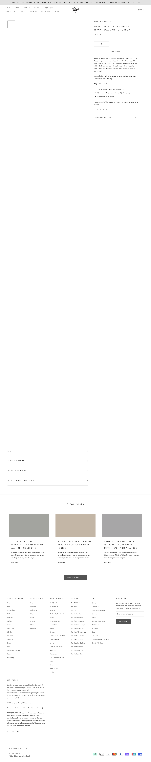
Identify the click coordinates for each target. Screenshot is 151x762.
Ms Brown (53, 650)
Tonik (51, 661)
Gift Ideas (10, 12)
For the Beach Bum (77, 650)
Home (8, 8)
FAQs (10, 451)
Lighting (9, 621)
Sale (8, 606)
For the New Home (77, 636)
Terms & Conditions (17, 471)
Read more (14, 562)
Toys (8, 647)
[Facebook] (100, 109)
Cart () (141, 10)
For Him (74, 606)
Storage (133, 76)
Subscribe (123, 621)
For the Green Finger (78, 625)
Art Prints (10, 636)
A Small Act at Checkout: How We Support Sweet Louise (74, 544)
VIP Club (95, 636)
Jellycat (52, 628)
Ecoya (52, 617)
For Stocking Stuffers (78, 643)
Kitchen (32, 614)
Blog (57, 12)
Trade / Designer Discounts (21, 480)
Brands (33, 12)
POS (10, 756)
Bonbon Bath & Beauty (57, 614)
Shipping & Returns (17, 461)
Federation (53, 625)
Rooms (23, 12)
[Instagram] (13, 731)
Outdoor (33, 628)
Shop (36, 8)
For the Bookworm (77, 639)
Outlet (27, 8)
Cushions (10, 639)
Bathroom (33, 610)
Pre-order (115, 52)
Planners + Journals (13, 650)
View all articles (75, 577)
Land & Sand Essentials (57, 636)
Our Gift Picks (75, 603)
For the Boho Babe (77, 654)
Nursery (33, 606)
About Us (95, 628)
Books (9, 654)
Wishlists (45, 12)
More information (103, 117)
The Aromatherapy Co (57, 657)
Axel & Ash (53, 603)
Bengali (52, 610)
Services (95, 614)
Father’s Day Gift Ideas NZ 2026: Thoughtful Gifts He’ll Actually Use (120, 544)
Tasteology (53, 654)
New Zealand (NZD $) (17, 748)
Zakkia (52, 672)
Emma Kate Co (55, 621)
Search (132, 10)
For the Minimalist (77, 647)
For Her (73, 610)
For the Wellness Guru (78, 632)
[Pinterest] (106, 109)
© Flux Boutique (16, 753)
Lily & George (54, 639)
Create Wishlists (97, 643)
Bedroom (33, 603)
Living (32, 617)
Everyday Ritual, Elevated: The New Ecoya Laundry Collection (28, 544)
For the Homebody (77, 628)
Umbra (52, 665)
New (17, 8)
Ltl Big (52, 643)
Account (122, 10)
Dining (32, 621)
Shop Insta (49, 8)
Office (32, 625)
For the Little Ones (77, 617)
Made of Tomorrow (103, 22)
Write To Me (54, 668)
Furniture (10, 617)
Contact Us (95, 606)
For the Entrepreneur (78, 621)
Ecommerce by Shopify (22, 756)
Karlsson (52, 632)
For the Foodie (76, 614)
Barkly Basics (54, 606)
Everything (10, 657)
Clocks (9, 632)
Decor (9, 625)
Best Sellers (11, 610)
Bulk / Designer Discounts (100, 639)
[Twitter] (103, 109)
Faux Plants (10, 628)
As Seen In (95, 625)
